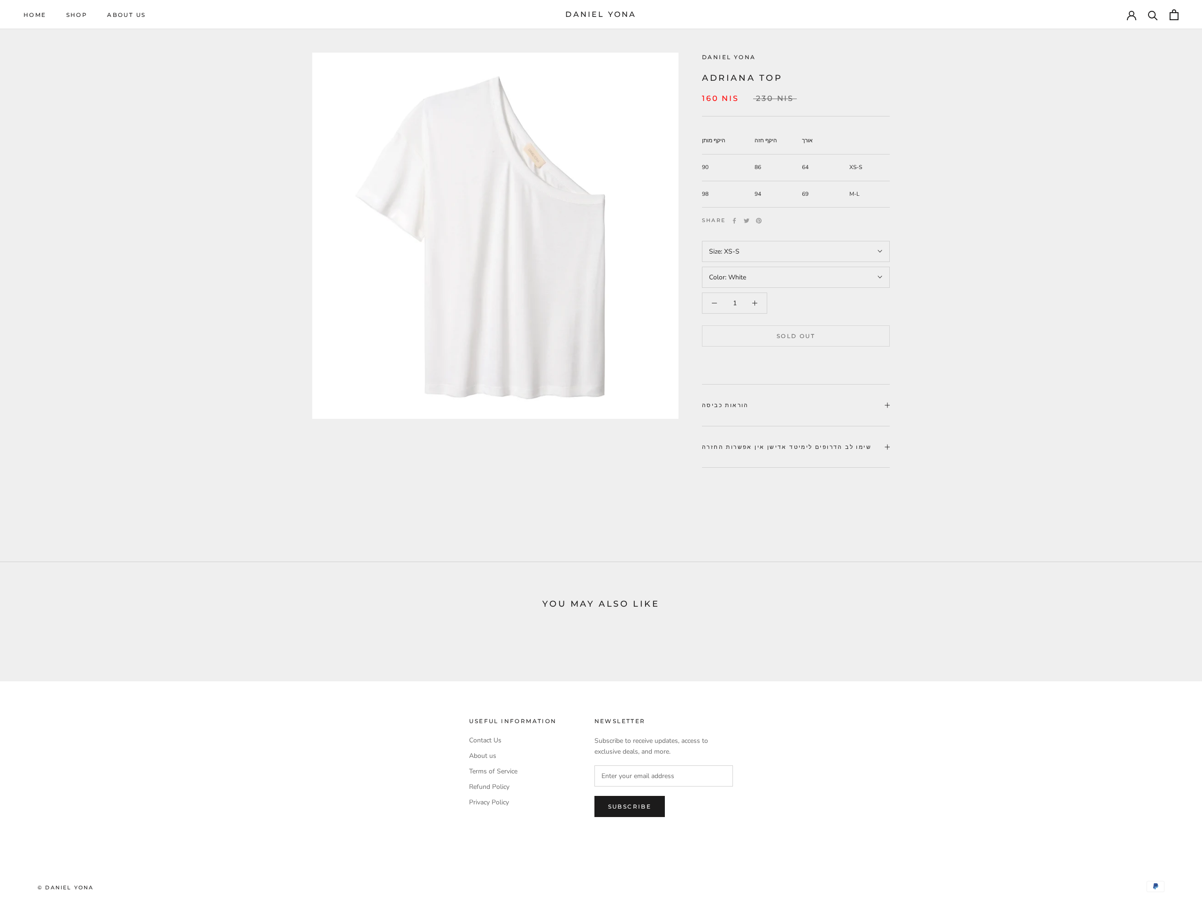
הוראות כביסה (725, 405)
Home (34, 14)
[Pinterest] (759, 221)
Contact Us (485, 740)
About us (126, 14)
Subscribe (630, 806)
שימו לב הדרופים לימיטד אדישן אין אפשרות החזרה (786, 446)
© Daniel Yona (66, 887)
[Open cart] (1174, 14)
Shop (77, 14)
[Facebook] (734, 221)
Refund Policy (489, 786)
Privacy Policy (489, 802)
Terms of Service (493, 771)
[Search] (1153, 15)
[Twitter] (746, 221)
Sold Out (796, 335)
